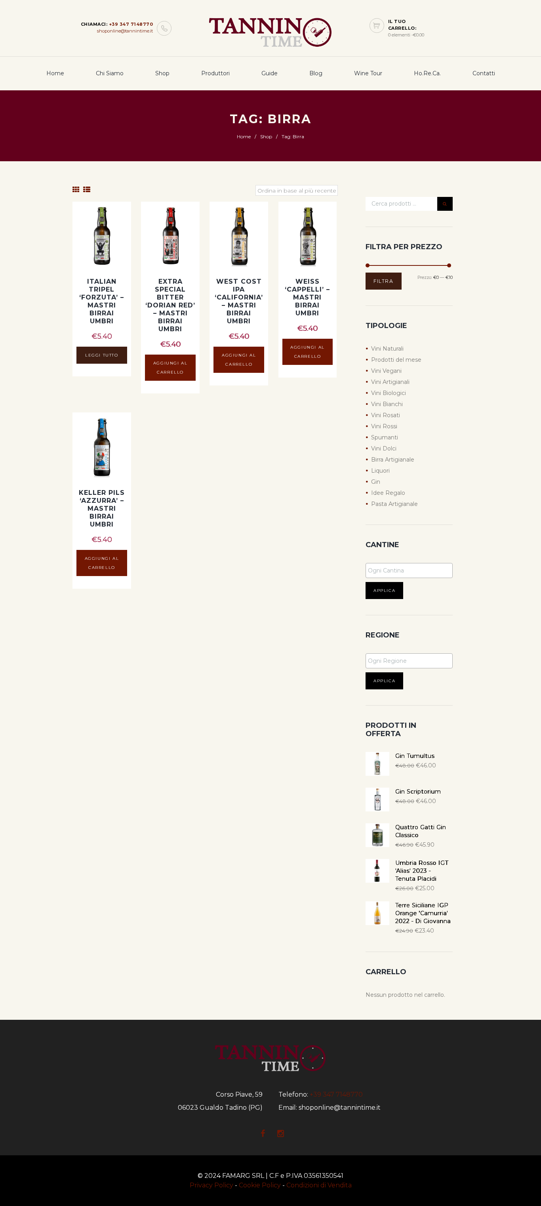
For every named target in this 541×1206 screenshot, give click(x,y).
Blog (315, 73)
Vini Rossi (384, 426)
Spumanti (384, 437)
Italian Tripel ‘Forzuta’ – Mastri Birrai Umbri (101, 301)
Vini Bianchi (387, 404)
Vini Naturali (387, 348)
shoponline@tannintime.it (125, 31)
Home (55, 73)
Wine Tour (368, 73)
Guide (269, 73)
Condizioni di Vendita (319, 1185)
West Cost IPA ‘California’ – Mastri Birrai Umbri (239, 301)
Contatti (483, 73)
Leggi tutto (101, 355)
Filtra (383, 281)
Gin (375, 481)
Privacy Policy (211, 1185)
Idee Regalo (388, 492)
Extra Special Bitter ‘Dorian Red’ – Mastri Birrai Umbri (170, 305)
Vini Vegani (386, 370)
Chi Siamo (110, 73)
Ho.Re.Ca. (427, 73)
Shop (162, 73)
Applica (384, 590)
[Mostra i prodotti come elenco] (86, 189)
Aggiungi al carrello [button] (170, 368)
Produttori (215, 73)
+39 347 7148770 (131, 24)
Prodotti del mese (396, 359)
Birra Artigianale (392, 459)
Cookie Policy (260, 1185)
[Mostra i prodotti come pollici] (76, 189)
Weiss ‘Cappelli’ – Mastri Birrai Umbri (307, 297)
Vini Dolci (383, 448)
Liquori (380, 470)
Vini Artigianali (390, 381)
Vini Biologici (388, 393)
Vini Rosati (385, 415)
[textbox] (411, 570)
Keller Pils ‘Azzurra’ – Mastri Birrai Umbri (102, 508)
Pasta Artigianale (394, 504)
